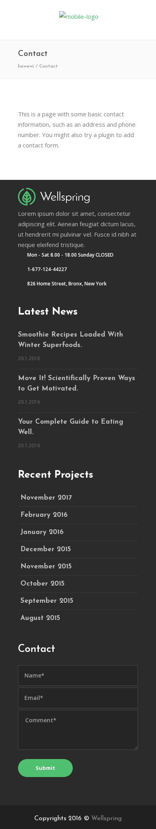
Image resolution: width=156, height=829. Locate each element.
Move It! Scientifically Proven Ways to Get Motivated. (76, 383)
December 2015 (45, 549)
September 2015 (46, 601)
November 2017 (46, 497)
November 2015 (46, 566)
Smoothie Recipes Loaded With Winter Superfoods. (70, 340)
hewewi (26, 66)
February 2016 (44, 515)
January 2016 (42, 532)
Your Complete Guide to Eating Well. (70, 427)
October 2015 (42, 583)
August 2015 (40, 618)
